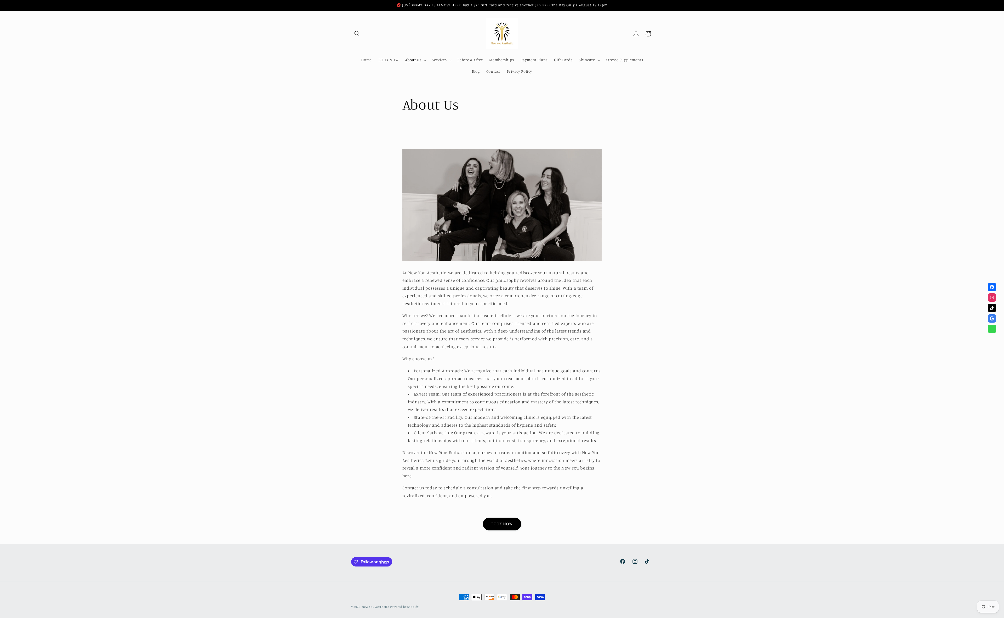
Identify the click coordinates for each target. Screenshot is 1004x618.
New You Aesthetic (375, 607)
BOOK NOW (502, 523)
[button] (357, 34)
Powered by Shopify (404, 607)
